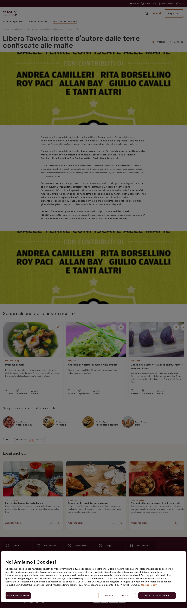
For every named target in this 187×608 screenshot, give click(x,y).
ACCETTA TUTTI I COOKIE (157, 595)
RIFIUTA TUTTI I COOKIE (117, 595)
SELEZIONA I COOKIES (18, 595)
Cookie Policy (149, 584)
